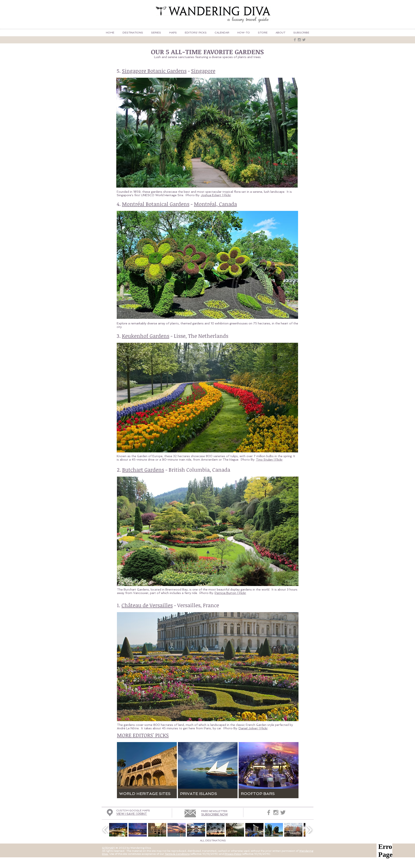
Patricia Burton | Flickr (230, 593)
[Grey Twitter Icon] (304, 40)
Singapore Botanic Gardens (154, 70)
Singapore (203, 70)
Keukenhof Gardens (145, 335)
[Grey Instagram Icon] (299, 40)
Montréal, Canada (215, 203)
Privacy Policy (233, 853)
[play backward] (105, 830)
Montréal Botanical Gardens (155, 203)
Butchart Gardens (143, 469)
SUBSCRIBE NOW (214, 814)
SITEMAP (108, 847)
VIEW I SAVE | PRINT (131, 813)
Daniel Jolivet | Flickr (253, 728)
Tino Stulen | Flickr (269, 459)
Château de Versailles (147, 605)
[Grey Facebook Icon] (295, 40)
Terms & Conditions (177, 853)
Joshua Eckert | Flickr (216, 195)
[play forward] (309, 830)
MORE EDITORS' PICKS (143, 735)
